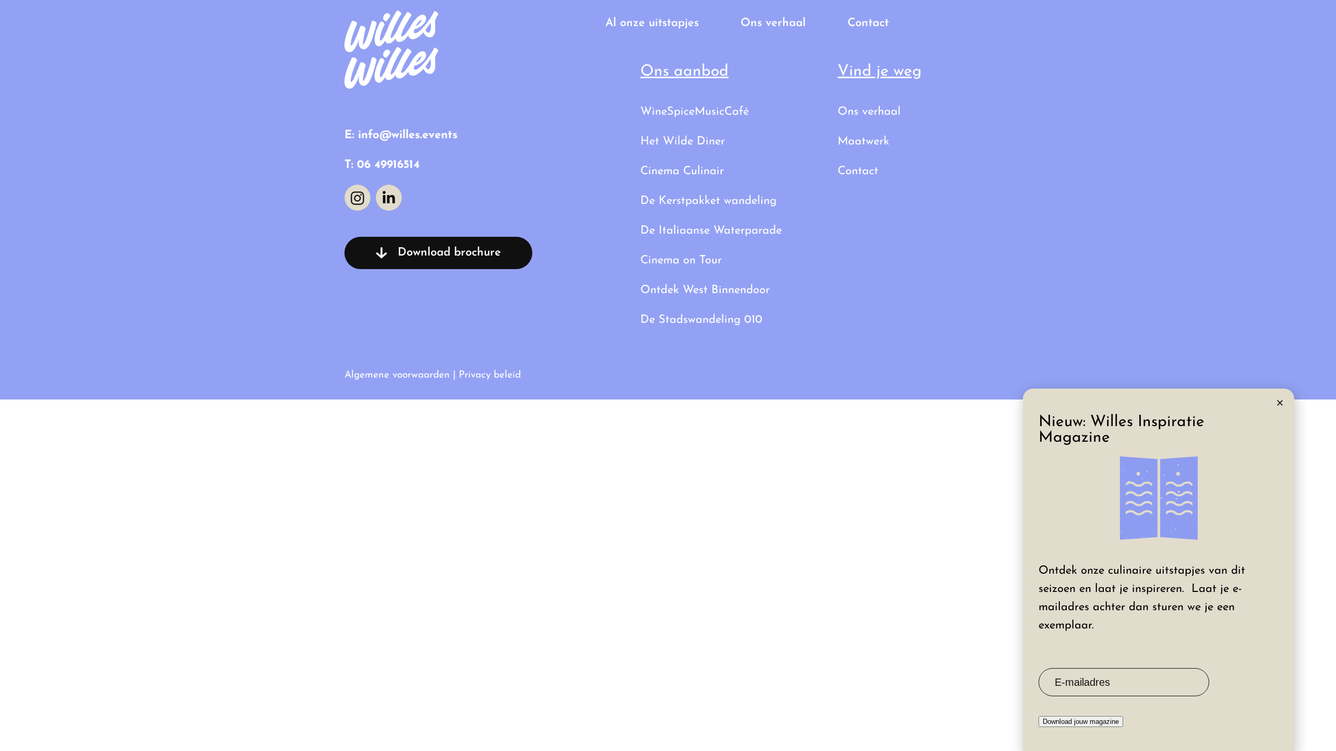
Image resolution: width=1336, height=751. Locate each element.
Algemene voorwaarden (397, 375)
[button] (1280, 403)
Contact (868, 23)
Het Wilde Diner (682, 142)
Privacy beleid (490, 375)
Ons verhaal (773, 23)
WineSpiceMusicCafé (694, 112)
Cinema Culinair (682, 171)
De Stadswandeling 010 (701, 320)
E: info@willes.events (401, 135)
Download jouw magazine (1081, 721)
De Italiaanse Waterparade (711, 231)
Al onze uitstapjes (652, 23)
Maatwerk (863, 142)
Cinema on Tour (681, 261)
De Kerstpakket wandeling (708, 201)
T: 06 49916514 (382, 165)
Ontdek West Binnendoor (705, 290)
